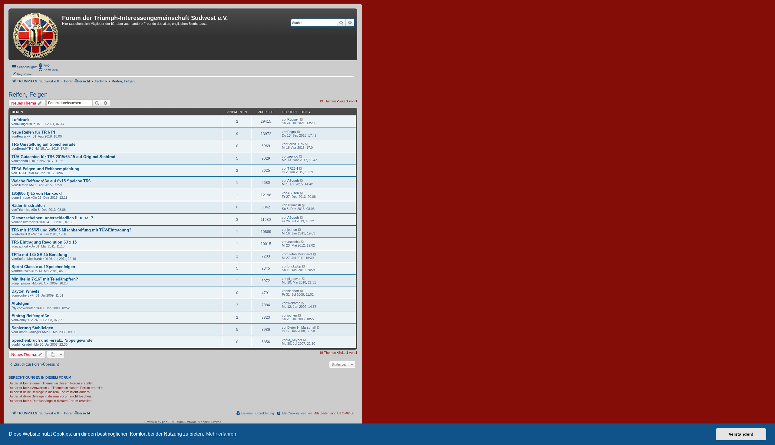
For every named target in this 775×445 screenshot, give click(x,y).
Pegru (21, 136)
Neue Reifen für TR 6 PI (33, 132)
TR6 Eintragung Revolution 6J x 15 (44, 242)
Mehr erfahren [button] (221, 434)
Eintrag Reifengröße (30, 316)
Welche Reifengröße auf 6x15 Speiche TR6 (51, 181)
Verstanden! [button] (741, 434)
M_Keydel (24, 344)
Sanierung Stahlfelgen (32, 328)
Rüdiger (22, 124)
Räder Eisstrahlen (28, 205)
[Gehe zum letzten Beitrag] (302, 119)
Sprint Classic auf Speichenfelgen (43, 266)
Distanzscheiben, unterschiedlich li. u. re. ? (52, 218)
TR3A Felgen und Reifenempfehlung (45, 169)
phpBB (167, 421)
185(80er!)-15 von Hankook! (37, 193)
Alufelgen (20, 303)
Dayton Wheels (25, 291)
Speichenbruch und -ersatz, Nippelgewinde (52, 340)
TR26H (22, 173)
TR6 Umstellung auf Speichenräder (44, 144)
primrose (23, 197)
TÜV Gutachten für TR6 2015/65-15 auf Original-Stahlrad (63, 156)
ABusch (293, 180)
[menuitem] (44, 65)
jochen (292, 229)
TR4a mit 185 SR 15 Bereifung (39, 254)
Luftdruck (20, 120)
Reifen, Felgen (28, 94)
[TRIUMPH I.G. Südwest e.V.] (36, 34)
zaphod (22, 161)
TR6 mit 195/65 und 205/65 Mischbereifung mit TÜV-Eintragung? (71, 230)
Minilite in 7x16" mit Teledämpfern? (45, 279)
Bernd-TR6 (25, 148)
